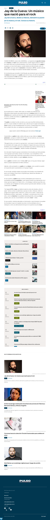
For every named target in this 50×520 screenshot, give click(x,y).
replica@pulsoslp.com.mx (9, 504)
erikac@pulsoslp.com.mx (9, 501)
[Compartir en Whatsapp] (10, 28)
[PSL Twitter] (6, 510)
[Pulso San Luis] (23, 3)
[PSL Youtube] (11, 510)
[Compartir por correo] (12, 28)
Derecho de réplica (8, 497)
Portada (5, 8)
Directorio (6, 495)
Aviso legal (43, 516)
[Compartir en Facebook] (5, 28)
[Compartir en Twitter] (8, 28)
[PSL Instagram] (9, 508)
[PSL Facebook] (5, 508)
